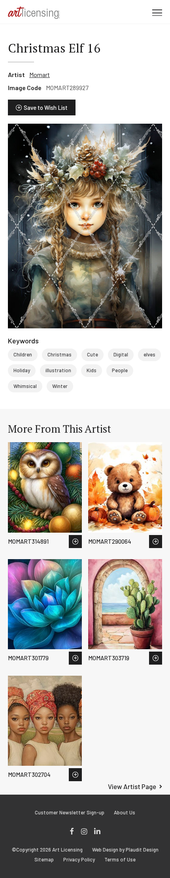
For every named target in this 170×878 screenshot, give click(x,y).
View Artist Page (132, 786)
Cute (92, 354)
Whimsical (25, 386)
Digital (120, 354)
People (120, 370)
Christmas (59, 354)
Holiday (21, 370)
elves (149, 354)
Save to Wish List (46, 107)
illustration (58, 370)
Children (22, 354)
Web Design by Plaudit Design (125, 850)
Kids (91, 370)
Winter (60, 386)
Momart (39, 74)
